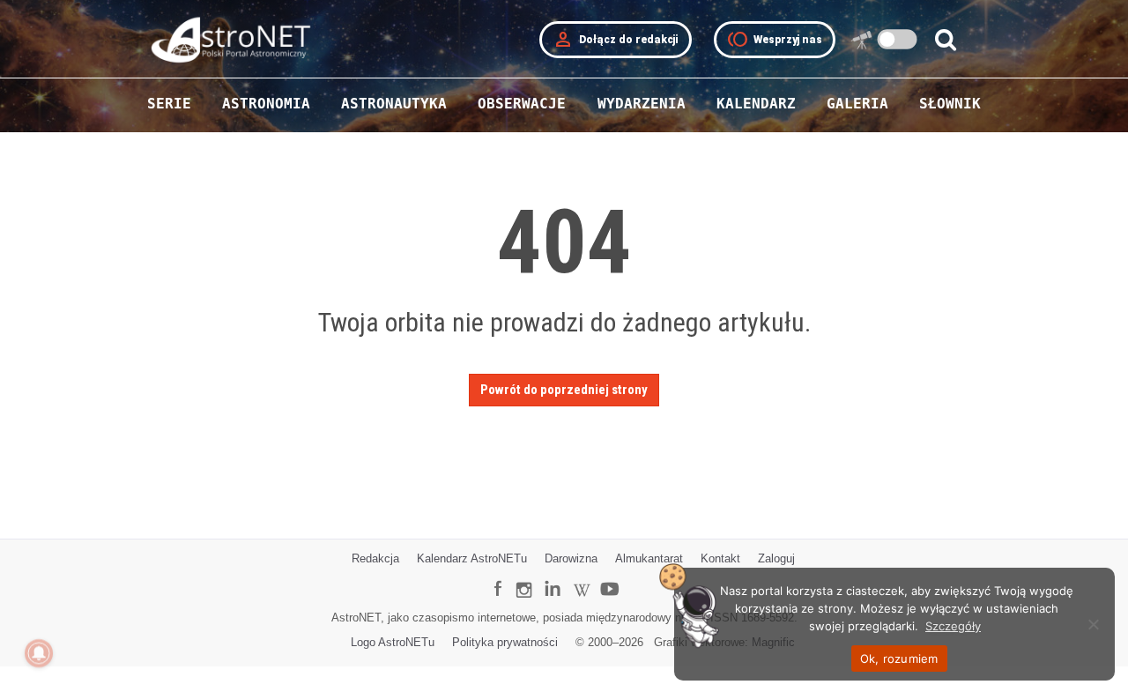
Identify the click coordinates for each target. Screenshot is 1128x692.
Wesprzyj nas (774, 39)
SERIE (169, 103)
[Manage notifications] (39, 653)
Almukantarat (649, 558)
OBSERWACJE (522, 103)
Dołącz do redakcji (616, 39)
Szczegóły (953, 626)
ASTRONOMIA (266, 103)
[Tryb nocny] (897, 39)
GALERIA (857, 103)
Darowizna (571, 558)
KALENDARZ (756, 103)
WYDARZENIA (641, 103)
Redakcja (375, 558)
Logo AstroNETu (392, 642)
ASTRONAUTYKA (394, 103)
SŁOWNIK (950, 103)
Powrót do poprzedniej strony (564, 390)
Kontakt (720, 558)
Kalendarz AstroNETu (472, 558)
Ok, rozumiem (899, 658)
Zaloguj (776, 558)
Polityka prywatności (505, 642)
